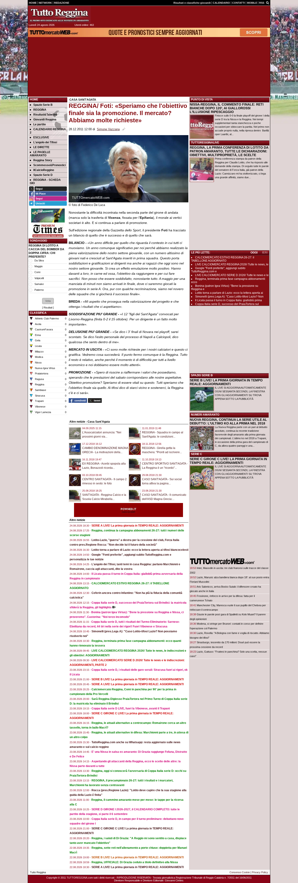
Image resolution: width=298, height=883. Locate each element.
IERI (265, 252)
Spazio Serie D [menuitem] (43, 175)
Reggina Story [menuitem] (42, 160)
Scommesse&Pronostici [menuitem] (49, 165)
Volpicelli (39, 278)
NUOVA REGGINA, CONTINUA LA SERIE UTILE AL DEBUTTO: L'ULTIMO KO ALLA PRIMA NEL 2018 (228, 421)
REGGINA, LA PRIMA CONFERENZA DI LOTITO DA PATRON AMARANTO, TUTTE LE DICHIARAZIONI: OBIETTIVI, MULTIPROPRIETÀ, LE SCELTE (229, 151)
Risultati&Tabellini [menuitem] (45, 114)
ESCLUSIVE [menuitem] (41, 137)
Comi (37, 272)
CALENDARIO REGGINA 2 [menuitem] (48, 131)
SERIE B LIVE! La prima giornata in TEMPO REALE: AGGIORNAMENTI (137, 679)
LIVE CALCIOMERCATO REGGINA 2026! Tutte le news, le (231, 264)
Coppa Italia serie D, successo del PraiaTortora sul (227, 304)
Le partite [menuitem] (39, 124)
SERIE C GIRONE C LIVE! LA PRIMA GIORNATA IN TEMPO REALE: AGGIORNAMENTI (228, 461)
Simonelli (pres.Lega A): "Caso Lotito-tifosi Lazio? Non (229, 296)
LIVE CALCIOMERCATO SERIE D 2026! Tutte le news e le (232, 275)
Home (34, 99)
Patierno (39, 289)
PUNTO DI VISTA (202, 99)
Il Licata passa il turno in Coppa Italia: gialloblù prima (228, 300)
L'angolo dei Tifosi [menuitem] (45, 142)
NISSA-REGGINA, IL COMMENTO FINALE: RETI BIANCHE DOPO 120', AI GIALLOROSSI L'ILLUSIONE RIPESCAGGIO (227, 108)
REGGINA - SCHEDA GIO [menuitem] (45, 181)
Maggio (38, 266)
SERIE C (196, 454)
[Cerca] (267, 2)
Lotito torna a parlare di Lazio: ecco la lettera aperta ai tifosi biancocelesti (139, 549)
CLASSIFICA (38, 313)
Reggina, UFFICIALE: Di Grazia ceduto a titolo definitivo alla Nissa (134, 862)
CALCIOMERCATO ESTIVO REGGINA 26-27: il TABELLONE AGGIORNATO (222, 259)
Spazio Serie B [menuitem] (43, 104)
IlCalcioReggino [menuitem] (43, 170)
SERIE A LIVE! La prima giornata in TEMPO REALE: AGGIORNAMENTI (137, 525)
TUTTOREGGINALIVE (205, 142)
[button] (48, 301)
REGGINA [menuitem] (39, 109)
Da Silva (39, 260)
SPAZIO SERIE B (202, 375)
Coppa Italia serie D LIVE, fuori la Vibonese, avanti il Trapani (130, 708)
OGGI (254, 252)
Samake (39, 284)
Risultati (48, 307)
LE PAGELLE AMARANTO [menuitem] (40, 154)
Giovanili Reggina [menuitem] (44, 119)
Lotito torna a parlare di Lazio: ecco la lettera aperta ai (229, 292)
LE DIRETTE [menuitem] (41, 147)
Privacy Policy (260, 872)
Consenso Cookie (240, 872)
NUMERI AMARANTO (205, 414)
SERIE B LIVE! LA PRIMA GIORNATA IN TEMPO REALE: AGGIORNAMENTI (226, 382)
